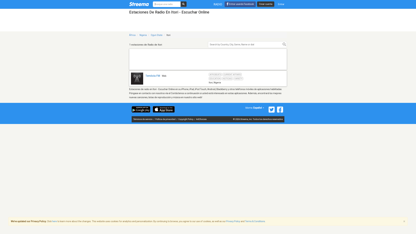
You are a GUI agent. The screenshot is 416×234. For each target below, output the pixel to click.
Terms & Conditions (255, 221)
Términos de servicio (143, 119)
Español (257, 107)
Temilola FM (152, 75)
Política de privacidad (165, 119)
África (132, 35)
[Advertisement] (208, 70)
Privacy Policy (233, 221)
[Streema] (139, 4)
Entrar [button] (281, 4)
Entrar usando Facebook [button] (241, 4)
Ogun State (156, 35)
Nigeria (143, 35)
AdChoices (201, 119)
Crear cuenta (265, 4)
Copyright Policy (186, 119)
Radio (218, 4)
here (54, 221)
